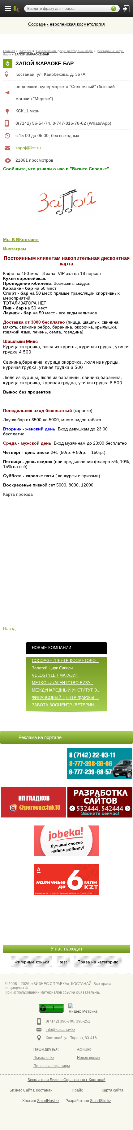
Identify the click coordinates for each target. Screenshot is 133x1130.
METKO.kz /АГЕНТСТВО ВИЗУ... (62, 682)
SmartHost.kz (48, 1101)
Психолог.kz (43, 1057)
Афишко (84, 1049)
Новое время (88, 1057)
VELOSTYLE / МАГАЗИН (55, 675)
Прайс (77, 1090)
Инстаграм (14, 248)
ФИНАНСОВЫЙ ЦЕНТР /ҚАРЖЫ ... (65, 697)
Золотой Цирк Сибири (52, 668)
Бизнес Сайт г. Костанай (31, 1090)
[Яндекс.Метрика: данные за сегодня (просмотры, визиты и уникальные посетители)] (83, 1009)
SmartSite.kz (100, 1101)
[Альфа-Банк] (66, 879)
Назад (9, 628)
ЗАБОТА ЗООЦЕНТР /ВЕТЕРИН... (64, 705)
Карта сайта (112, 1090)
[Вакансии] (66, 840)
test (63, 961)
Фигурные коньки (32, 961)
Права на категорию (97, 961)
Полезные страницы (51, 1066)
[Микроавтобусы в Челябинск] (33, 802)
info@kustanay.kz (60, 1029)
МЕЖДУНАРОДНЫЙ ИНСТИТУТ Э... (66, 690)
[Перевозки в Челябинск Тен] (99, 763)
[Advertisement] (66, 929)
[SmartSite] (99, 802)
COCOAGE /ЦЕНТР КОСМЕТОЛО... (65, 660)
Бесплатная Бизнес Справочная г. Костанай (66, 1080)
